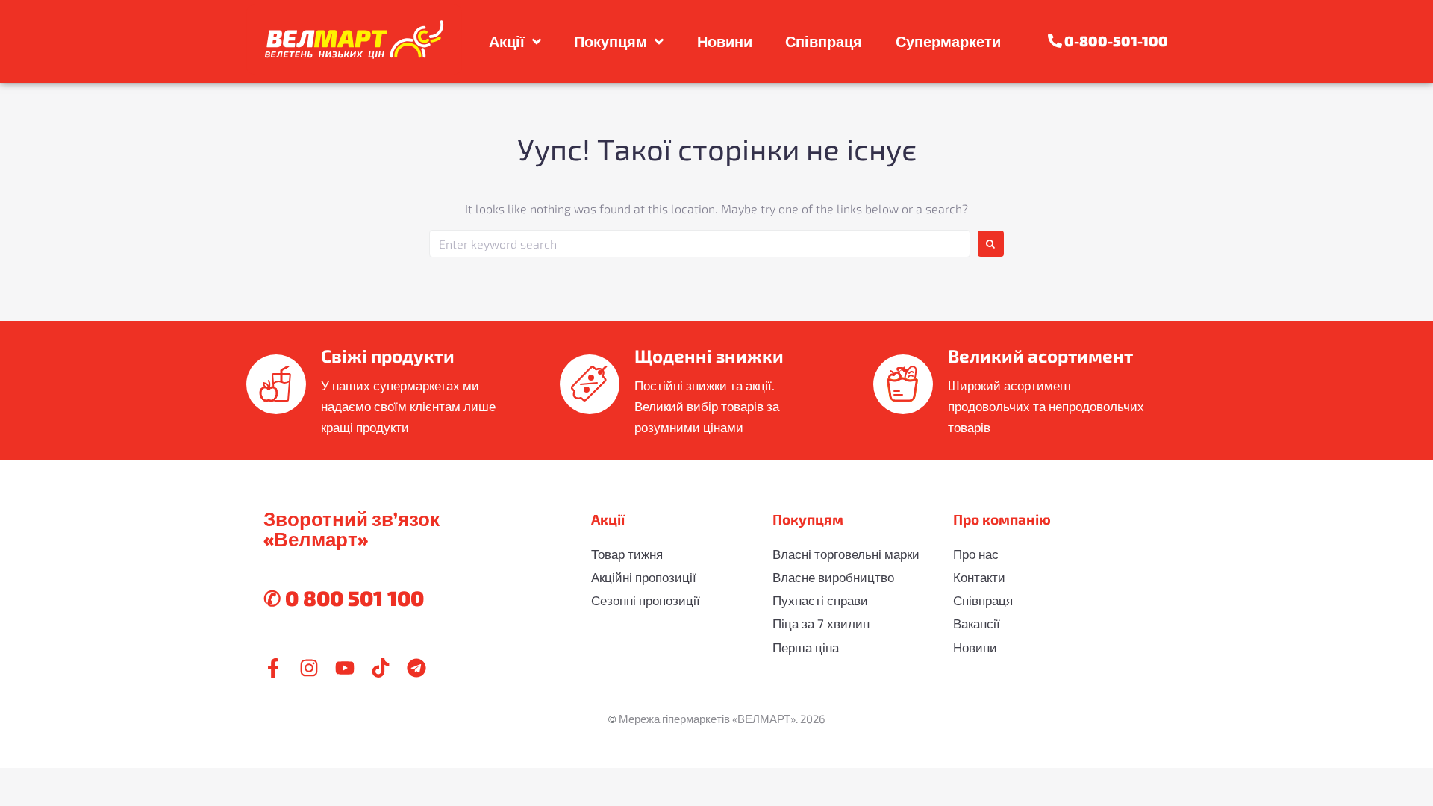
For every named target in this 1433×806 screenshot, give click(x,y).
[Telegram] (416, 668)
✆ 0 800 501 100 (343, 597)
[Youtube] (345, 668)
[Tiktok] (380, 668)
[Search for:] (699, 243)
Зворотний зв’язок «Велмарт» (351, 528)
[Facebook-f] (273, 668)
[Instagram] (309, 668)
